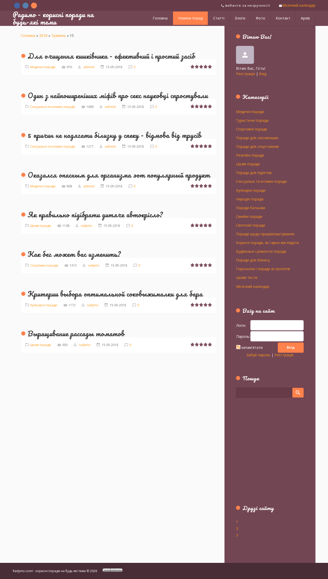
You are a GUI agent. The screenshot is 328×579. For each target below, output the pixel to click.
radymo (86, 226)
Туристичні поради (252, 120)
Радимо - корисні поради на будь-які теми (53, 18)
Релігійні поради (250, 155)
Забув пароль (258, 354)
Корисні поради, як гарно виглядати (267, 242)
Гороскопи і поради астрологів (263, 268)
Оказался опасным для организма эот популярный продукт (119, 174)
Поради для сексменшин (257, 137)
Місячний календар (298, 5)
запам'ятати (252, 347)
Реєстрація (245, 73)
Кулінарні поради (43, 305)
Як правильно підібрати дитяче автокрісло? (95, 214)
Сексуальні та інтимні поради (52, 107)
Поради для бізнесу (253, 260)
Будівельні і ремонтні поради (261, 251)
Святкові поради (250, 225)
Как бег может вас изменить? (74, 254)
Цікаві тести (246, 277)
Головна (27, 35)
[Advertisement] (268, 454)
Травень (58, 35)
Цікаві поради (40, 226)
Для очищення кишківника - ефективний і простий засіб (111, 56)
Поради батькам (250, 207)
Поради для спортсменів (257, 146)
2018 (43, 35)
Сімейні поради (249, 216)
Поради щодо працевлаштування (265, 233)
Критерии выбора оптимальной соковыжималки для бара (115, 293)
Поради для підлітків (254, 172)
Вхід (262, 73)
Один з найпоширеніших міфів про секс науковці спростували (118, 95)
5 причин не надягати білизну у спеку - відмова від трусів (114, 135)
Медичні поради (42, 67)
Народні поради (249, 199)
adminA (89, 67)
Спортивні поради (44, 265)
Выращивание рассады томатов (76, 333)
